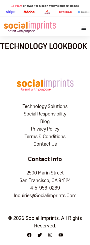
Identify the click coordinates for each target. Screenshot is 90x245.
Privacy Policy (45, 129)
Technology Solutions (45, 106)
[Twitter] (40, 235)
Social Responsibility (45, 113)
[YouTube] (60, 235)
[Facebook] (29, 235)
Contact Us (45, 144)
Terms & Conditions (45, 136)
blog (45, 121)
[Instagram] (50, 235)
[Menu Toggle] (83, 28)
